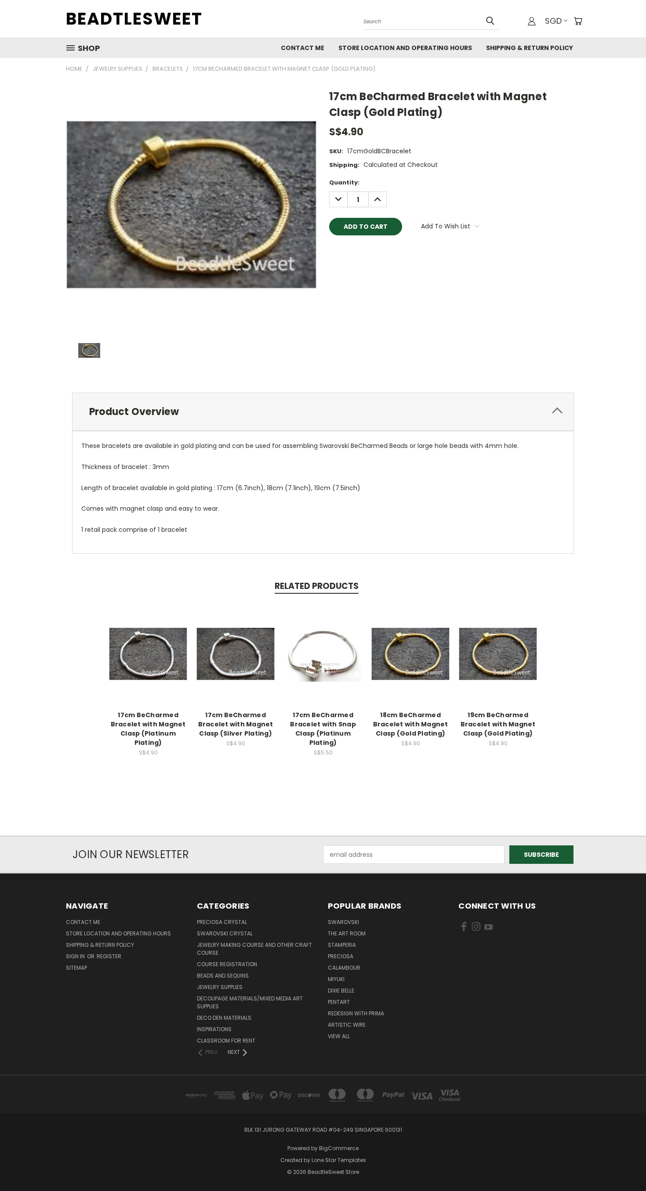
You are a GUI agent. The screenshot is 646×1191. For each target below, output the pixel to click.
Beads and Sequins (223, 975)
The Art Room (347, 933)
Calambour (344, 967)
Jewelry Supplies (220, 987)
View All (339, 1036)
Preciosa (340, 956)
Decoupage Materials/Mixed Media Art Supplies (250, 1002)
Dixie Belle (341, 990)
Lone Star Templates (339, 1160)
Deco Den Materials (224, 1017)
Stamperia (342, 945)
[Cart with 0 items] (577, 21)
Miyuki (336, 979)
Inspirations (214, 1029)
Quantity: (344, 182)
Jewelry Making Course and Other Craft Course (254, 948)
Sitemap (76, 967)
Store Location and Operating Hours (405, 47)
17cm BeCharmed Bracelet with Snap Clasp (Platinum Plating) (323, 729)
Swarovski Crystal (225, 933)
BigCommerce (339, 1148)
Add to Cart (148, 660)
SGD (553, 20)
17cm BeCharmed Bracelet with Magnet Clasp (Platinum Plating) (148, 729)
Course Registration (227, 964)
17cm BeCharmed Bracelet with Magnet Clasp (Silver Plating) (235, 724)
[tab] (323, 412)
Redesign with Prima (356, 1013)
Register (109, 956)
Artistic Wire (347, 1025)
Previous (623, 1163)
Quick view (148, 644)
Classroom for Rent (226, 1040)
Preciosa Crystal (222, 922)
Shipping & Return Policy (529, 47)
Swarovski (343, 922)
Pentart (339, 1002)
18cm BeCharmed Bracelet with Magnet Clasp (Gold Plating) (410, 724)
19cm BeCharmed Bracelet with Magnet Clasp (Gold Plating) (498, 724)
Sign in (76, 956)
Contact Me (302, 47)
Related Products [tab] (317, 586)
